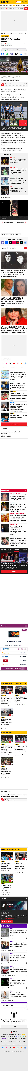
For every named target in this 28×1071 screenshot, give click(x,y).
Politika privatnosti (11, 1044)
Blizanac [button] (8, 1009)
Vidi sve (14, 571)
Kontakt (8, 1041)
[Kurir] (4, 2)
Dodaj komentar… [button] (10, 800)
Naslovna (3, 33)
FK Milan (11, 234)
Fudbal (12, 33)
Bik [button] (5, 1009)
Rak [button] (12, 1009)
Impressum (14, 1041)
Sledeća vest (20, 222)
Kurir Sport (7, 43)
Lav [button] (15, 1009)
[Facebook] (6, 242)
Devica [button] (18, 1009)
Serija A (18, 234)
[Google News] (25, 242)
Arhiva (4, 1044)
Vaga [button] (22, 1009)
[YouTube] (17, 242)
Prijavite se (7, 921)
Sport (8, 33)
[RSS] (22, 363)
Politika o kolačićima (22, 1041)
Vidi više (14, 1026)
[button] (25, 44)
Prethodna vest (8, 222)
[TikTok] (21, 242)
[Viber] (2, 242)
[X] (10, 242)
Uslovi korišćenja (21, 1044)
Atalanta (4, 234)
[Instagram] (14, 242)
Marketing (3, 1041)
